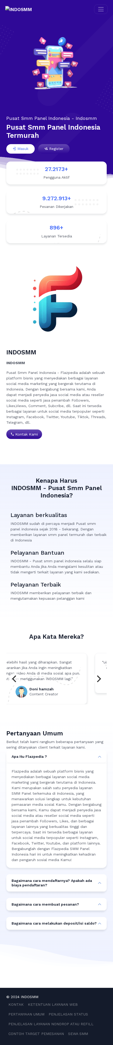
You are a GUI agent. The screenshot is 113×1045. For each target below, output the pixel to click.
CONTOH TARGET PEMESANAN (36, 1034)
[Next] (98, 679)
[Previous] (14, 679)
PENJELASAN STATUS (68, 1014)
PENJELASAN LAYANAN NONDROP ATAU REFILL (51, 1024)
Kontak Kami (26, 434)
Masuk (22, 149)
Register (56, 149)
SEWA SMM (78, 1034)
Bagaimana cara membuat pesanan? (45, 904)
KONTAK (16, 1004)
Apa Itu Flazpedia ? (29, 756)
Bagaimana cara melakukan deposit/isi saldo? (54, 923)
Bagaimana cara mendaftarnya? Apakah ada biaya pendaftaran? (52, 882)
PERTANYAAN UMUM (26, 1014)
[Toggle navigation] (101, 9)
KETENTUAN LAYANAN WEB (53, 1004)
